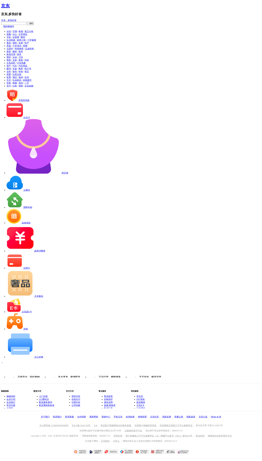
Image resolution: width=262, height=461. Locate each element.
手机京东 (118, 417)
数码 (23, 37)
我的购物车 (8, 26)
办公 (15, 34)
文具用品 (23, 34)
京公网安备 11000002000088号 (54, 425)
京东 (5, 5)
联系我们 (57, 417)
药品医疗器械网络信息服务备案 (116, 425)
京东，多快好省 (8, 20)
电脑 (9, 34)
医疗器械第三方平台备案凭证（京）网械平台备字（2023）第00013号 (159, 436)
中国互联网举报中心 (127, 452)
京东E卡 (140, 405)
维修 (15, 83)
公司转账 (76, 405)
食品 (9, 43)
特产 (27, 43)
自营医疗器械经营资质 (146, 425)
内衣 (27, 60)
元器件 (10, 48)
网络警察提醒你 (96, 452)
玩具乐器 (17, 74)
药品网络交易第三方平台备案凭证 (176, 425)
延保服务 (140, 402)
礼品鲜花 (17, 80)
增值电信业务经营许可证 (220, 436)
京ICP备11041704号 (81, 425)
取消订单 (108, 408)
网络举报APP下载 (142, 452)
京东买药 (11, 63)
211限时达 (44, 399)
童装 (21, 60)
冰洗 (9, 31)
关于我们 (45, 417)
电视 (21, 31)
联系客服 (69, 417)
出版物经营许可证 (134, 430)
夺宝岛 (139, 396)
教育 (21, 69)
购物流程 (11, 396)
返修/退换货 (109, 405)
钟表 (21, 71)
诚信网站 (111, 452)
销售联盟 (142, 417)
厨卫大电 (29, 31)
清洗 (21, 83)
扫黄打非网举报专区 (157, 452)
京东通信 (140, 408)
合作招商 (81, 417)
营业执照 (200, 436)
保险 (21, 86)
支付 (9, 86)
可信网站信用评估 (80, 452)
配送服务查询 (45, 402)
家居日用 (11, 54)
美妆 (9, 46)
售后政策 (108, 396)
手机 (9, 37)
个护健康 (31, 40)
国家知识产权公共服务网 (183, 452)
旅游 (21, 77)
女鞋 (9, 71)
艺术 (9, 80)
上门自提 (43, 396)
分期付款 (76, 402)
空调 (15, 31)
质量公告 (178, 417)
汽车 (15, 66)
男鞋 (9, 57)
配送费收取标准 (46, 405)
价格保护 (108, 399)
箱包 (15, 71)
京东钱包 (105, 441)
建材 (15, 51)
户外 (21, 57)
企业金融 (29, 86)
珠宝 (27, 71)
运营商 (16, 37)
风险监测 (166, 417)
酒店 (15, 77)
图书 (9, 69)
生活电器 (11, 40)
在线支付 (76, 399)
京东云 (116, 441)
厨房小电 (21, 40)
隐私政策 (191, 417)
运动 (15, 57)
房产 (9, 66)
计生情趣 (21, 63)
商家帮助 (93, 417)
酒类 (15, 43)
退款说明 (108, 402)
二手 (27, 83)
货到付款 (76, 396)
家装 (9, 51)
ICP (96, 425)
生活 (27, 77)
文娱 (15, 69)
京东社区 (154, 417)
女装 (15, 60)
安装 (9, 83)
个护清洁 (17, 46)
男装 (9, 60)
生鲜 (21, 43)
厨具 (19, 54)
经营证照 (118, 436)
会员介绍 (11, 399)
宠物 (25, 46)
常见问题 (11, 405)
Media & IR (216, 417)
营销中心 (106, 417)
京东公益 (203, 417)
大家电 (10, 408)
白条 (15, 86)
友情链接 (130, 417)
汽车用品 (23, 66)
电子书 (28, 69)
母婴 (9, 74)
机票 (9, 77)
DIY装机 (140, 399)
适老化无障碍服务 (170, 452)
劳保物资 (19, 48)
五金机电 (29, 48)
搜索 (30, 23)
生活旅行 (11, 402)
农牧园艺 (27, 80)
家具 (21, 51)
